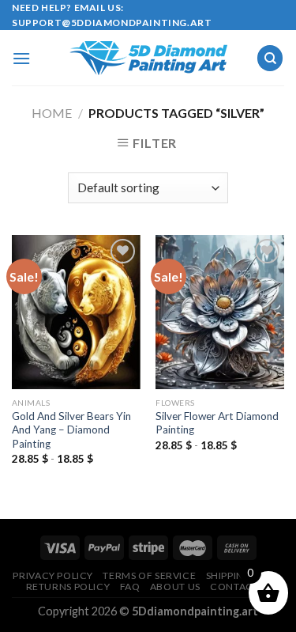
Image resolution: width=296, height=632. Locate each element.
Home (52, 112)
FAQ (130, 586)
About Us (175, 586)
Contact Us (242, 586)
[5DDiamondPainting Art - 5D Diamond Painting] (148, 58)
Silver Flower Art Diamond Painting (217, 423)
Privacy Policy (53, 575)
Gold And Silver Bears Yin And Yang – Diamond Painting (71, 430)
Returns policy (68, 586)
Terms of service (149, 575)
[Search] (270, 58)
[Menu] (21, 58)
